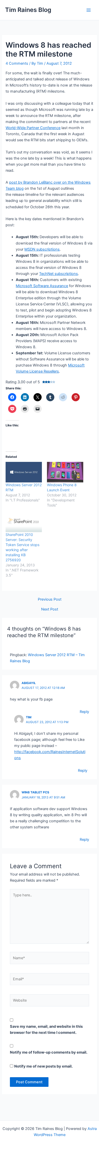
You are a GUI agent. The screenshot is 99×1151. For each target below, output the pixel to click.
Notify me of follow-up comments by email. (48, 1052)
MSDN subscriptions (42, 249)
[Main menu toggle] (88, 10)
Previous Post (49, 599)
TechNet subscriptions (58, 273)
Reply (84, 711)
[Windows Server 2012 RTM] (24, 472)
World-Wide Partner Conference (33, 128)
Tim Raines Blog (28, 9)
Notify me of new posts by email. (43, 1066)
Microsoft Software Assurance (42, 286)
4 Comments (17, 63)
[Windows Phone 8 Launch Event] (65, 472)
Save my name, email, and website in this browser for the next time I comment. (46, 1029)
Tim (28, 717)
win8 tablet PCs (35, 792)
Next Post (49, 609)
